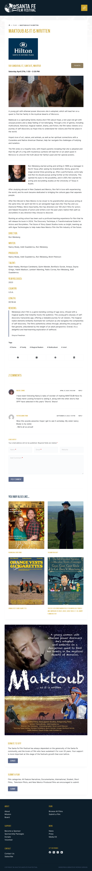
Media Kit (53, 837)
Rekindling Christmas (15, 552)
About (7, 811)
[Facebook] (18, 357)
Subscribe (9, 856)
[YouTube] (62, 852)
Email (38, 449)
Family (23, 347)
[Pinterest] (55, 357)
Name (13, 449)
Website (65, 449)
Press (51, 834)
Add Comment (16, 458)
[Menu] (84, 8)
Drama (13, 347)
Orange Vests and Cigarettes (18, 608)
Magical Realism (36, 347)
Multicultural (52, 347)
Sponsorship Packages (14, 834)
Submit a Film (54, 814)
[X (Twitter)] (36, 357)
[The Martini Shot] (65, 525)
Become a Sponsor (13, 831)
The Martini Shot (53, 552)
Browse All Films (56, 811)
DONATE (13, 760)
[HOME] (9, 25)
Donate (8, 837)
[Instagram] (58, 852)
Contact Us (9, 853)
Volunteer (9, 840)
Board (7, 817)
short (64, 347)
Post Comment (16, 479)
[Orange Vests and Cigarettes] (26, 581)
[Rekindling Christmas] (26, 525)
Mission (8, 814)
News (51, 831)
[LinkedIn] (74, 357)
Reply (80, 390)
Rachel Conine (20, 390)
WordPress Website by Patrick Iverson (72, 867)
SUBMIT (12, 788)
